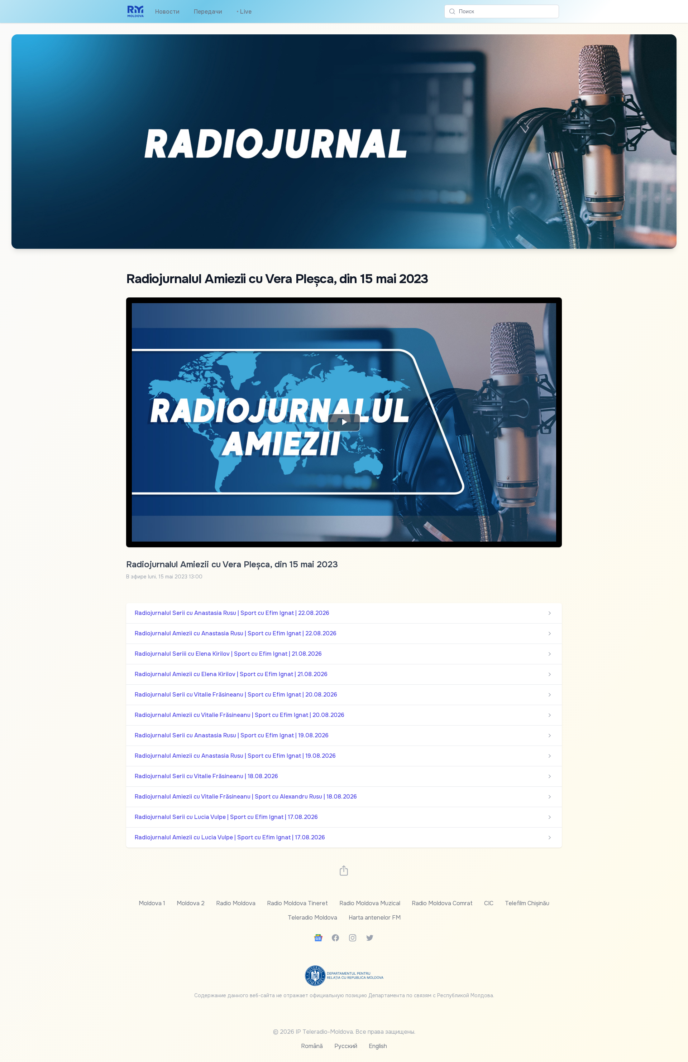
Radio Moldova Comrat (442, 903)
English (378, 1046)
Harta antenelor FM (375, 917)
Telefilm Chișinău (527, 903)
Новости (167, 11)
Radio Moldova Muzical (369, 903)
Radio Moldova (235, 903)
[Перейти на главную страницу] (135, 11)
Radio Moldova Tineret (297, 903)
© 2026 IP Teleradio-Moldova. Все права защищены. (344, 1032)
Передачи (208, 11)
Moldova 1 (152, 903)
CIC (488, 903)
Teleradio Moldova (312, 917)
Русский (345, 1046)
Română (312, 1046)
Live (244, 11)
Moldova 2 (191, 903)
